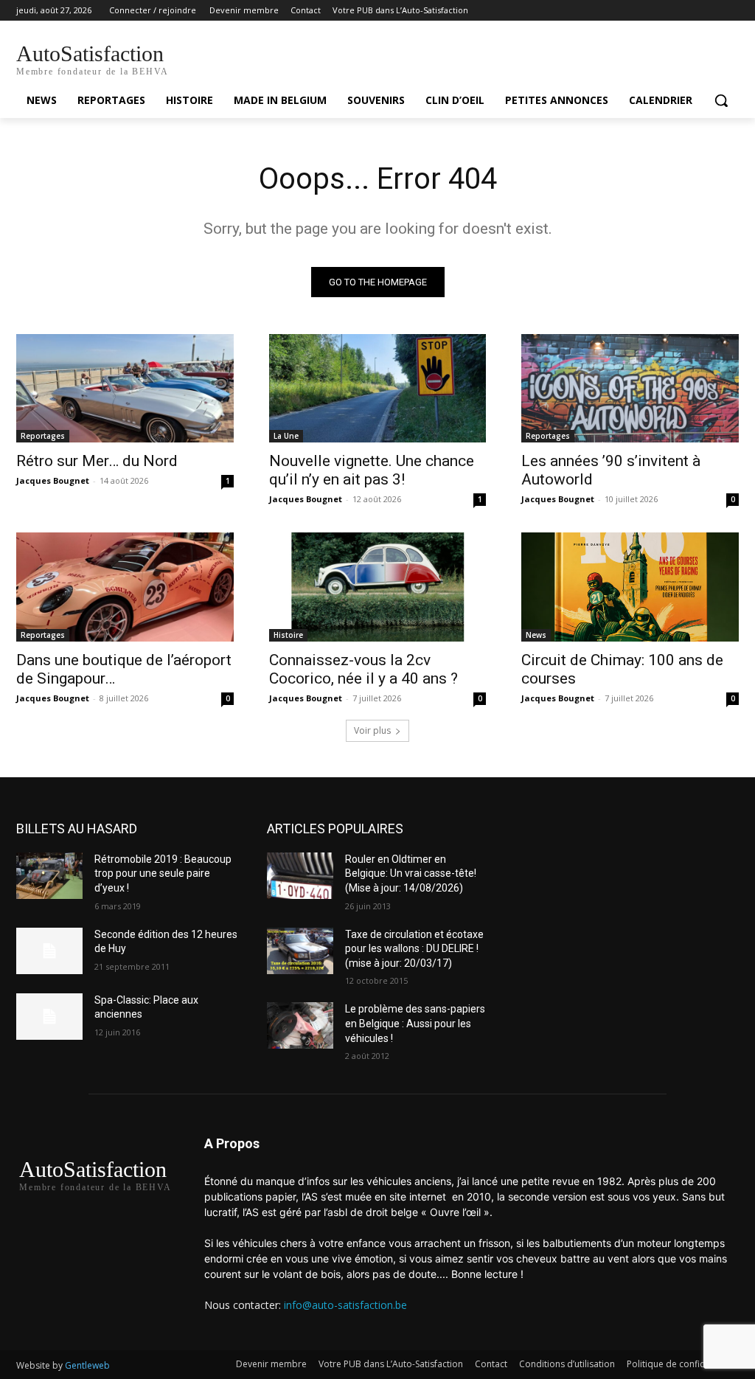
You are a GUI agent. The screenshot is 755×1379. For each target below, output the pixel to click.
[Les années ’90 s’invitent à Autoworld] (630, 388)
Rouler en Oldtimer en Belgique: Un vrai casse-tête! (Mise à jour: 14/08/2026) (410, 873)
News (536, 635)
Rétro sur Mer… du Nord (97, 461)
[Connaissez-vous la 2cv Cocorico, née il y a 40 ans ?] (378, 586)
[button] (721, 100)
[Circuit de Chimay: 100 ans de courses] (630, 586)
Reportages (43, 436)
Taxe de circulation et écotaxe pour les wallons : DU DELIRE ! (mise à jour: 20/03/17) (414, 948)
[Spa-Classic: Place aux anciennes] (49, 1016)
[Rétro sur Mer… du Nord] (125, 388)
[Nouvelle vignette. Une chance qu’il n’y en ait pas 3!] (378, 388)
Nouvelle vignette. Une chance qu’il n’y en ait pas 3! (371, 470)
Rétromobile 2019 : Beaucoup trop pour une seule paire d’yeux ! (163, 873)
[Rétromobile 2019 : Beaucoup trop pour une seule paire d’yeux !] (49, 875)
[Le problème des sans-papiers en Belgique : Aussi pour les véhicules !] (300, 1025)
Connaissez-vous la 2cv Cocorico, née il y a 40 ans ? (363, 669)
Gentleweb (87, 1365)
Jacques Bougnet (52, 480)
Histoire (288, 635)
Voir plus (372, 730)
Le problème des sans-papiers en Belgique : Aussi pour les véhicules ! (415, 1023)
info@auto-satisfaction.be (345, 1305)
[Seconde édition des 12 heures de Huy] (49, 951)
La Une (286, 436)
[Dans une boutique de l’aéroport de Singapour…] (125, 586)
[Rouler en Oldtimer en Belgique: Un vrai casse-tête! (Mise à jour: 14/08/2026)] (300, 875)
